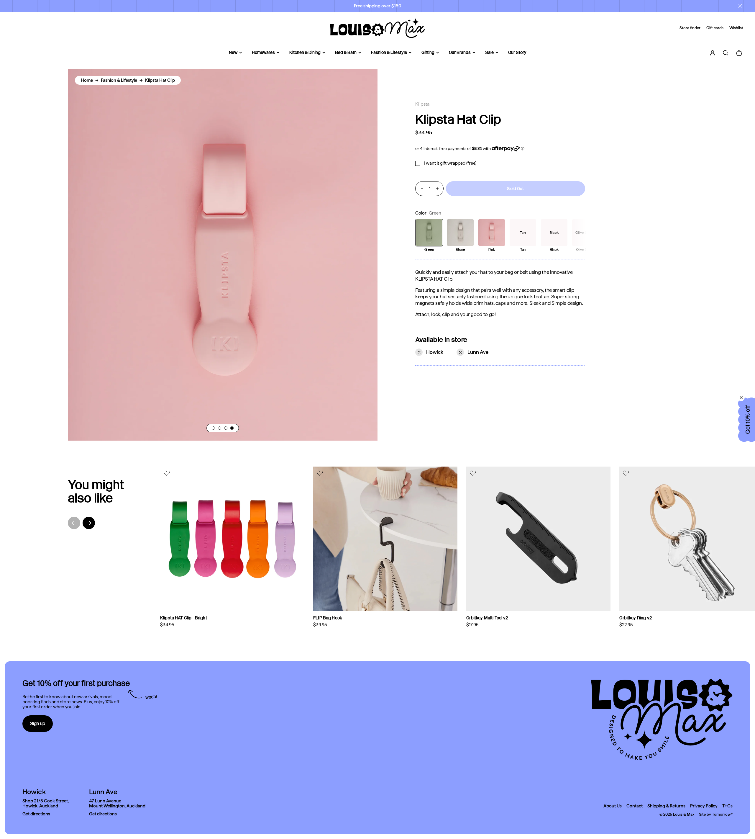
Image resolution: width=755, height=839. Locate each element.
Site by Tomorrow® (716, 814)
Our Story (517, 52)
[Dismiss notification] (740, 6)
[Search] (725, 52)
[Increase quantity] (437, 188)
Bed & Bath (346, 52)
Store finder (690, 28)
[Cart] (739, 53)
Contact (634, 806)
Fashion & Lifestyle (389, 52)
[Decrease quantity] (422, 188)
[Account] (712, 52)
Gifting (427, 52)
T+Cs (727, 806)
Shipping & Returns (666, 806)
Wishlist (736, 28)
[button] (213, 428)
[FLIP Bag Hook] (385, 539)
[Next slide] (89, 523)
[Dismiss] (741, 397)
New (233, 52)
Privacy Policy (704, 806)
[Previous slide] (74, 523)
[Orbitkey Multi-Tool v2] (538, 539)
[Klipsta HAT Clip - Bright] (232, 539)
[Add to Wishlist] (167, 473)
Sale (489, 52)
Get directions (36, 814)
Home (87, 80)
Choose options (277, 601)
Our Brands (460, 52)
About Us (612, 806)
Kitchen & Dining (305, 52)
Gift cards (714, 28)
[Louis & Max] (377, 28)
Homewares (263, 52)
